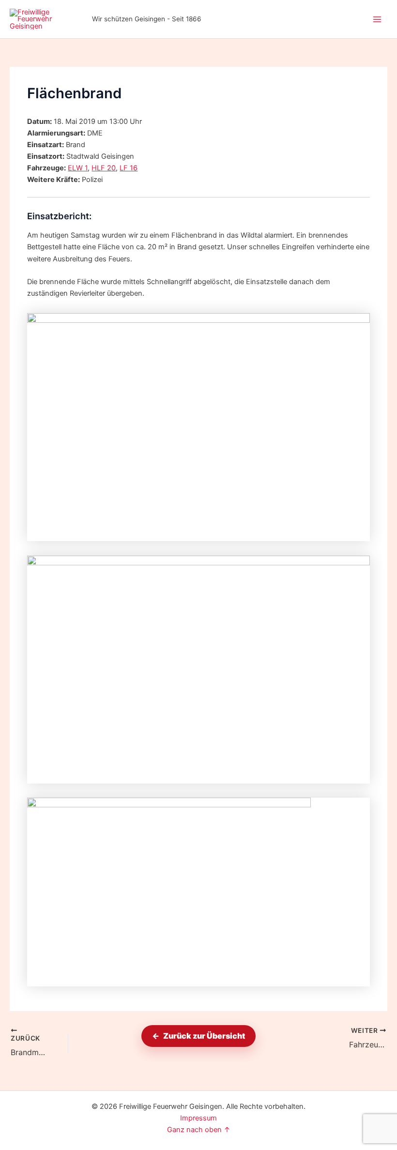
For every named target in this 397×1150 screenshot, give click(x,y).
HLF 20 (104, 168)
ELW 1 (78, 168)
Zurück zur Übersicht (204, 1036)
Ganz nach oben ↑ (198, 1129)
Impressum (198, 1118)
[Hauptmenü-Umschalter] (377, 19)
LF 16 (128, 168)
